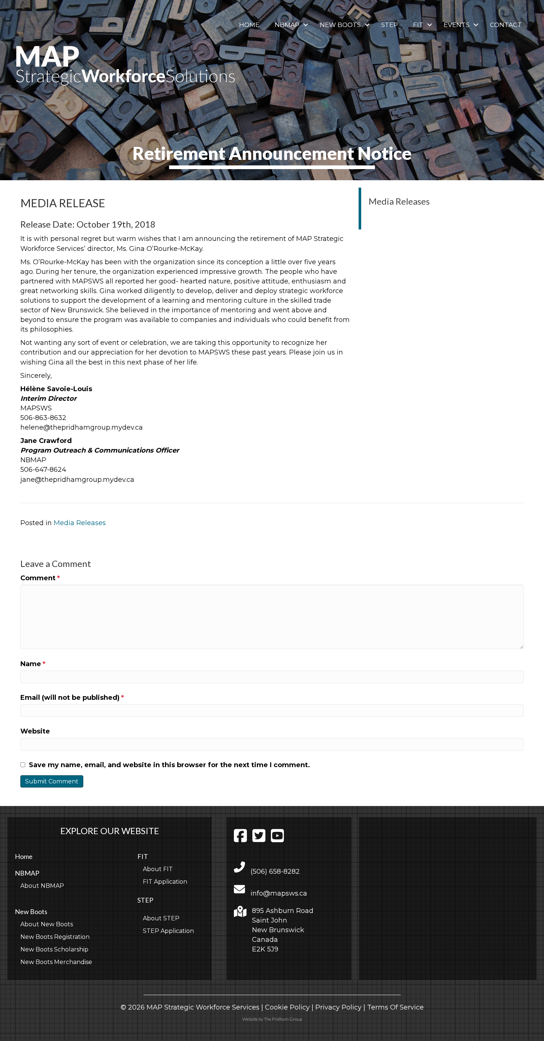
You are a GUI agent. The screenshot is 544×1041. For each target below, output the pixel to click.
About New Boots (46, 924)
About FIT (158, 869)
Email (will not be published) (72, 698)
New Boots (340, 24)
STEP (389, 24)
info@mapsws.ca (279, 893)
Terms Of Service (395, 1007)
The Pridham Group (283, 1019)
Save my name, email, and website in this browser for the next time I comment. (169, 765)
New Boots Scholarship (54, 949)
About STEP (161, 918)
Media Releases (80, 523)
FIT (418, 24)
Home (249, 24)
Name (33, 664)
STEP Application (168, 930)
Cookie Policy (287, 1007)
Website (35, 731)
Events (457, 24)
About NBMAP (42, 885)
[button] (305, 25)
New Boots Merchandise (56, 962)
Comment (40, 578)
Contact (506, 24)
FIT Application (165, 881)
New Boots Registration (55, 936)
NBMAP (287, 24)
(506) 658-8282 (275, 871)
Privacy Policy (338, 1007)
